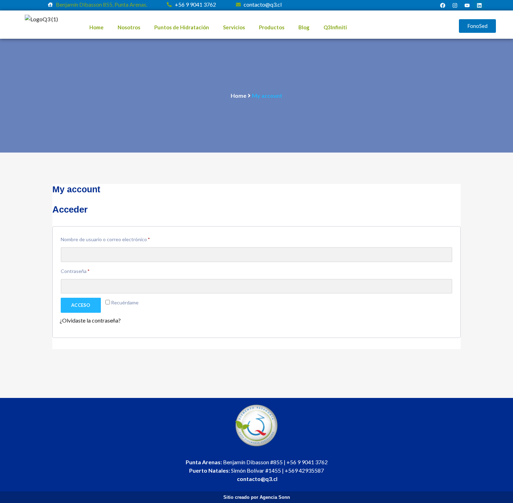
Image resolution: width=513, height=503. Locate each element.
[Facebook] (442, 5)
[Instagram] (454, 5)
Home (96, 27)
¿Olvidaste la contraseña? (90, 320)
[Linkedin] (479, 5)
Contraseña (87, 270)
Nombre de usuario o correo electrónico (117, 238)
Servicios (234, 27)
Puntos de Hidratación (181, 27)
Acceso (80, 305)
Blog (304, 27)
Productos (271, 27)
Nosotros (129, 27)
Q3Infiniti (335, 27)
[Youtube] (467, 5)
